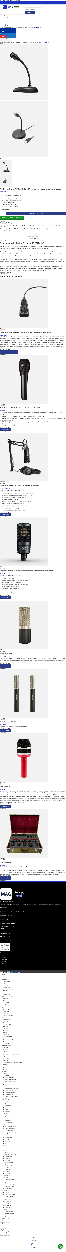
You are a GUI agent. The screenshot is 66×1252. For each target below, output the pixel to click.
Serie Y (7, 1145)
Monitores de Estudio (10, 1092)
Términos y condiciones (6, 933)
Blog (3, 963)
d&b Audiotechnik (7, 1137)
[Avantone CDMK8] (24, 833)
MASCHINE (8, 1205)
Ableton (5, 1083)
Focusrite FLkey (9, 1211)
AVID (4, 1124)
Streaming (7, 1111)
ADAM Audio (6, 987)
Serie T (7, 1147)
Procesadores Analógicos (11, 1096)
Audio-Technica (8, 231)
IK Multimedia (6, 1200)
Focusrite (5, 1004)
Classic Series (8, 1198)
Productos (6, 14)
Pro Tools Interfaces (10, 1128)
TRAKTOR (8, 1207)
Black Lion (6, 1002)
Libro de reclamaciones (6, 940)
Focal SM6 (7, 1169)
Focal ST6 (7, 1171)
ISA (6, 1183)
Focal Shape (8, 1168)
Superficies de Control (10, 1126)
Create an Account (5, 1235)
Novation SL (8, 1217)
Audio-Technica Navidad (27, 229)
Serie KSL (7, 1141)
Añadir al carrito (36, 213)
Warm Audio (6, 1011)
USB (4, 227)
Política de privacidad (5, 937)
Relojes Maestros (9, 1094)
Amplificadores (9, 1122)
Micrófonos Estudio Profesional (21, 225)
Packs (6, 1107)
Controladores (7, 1019)
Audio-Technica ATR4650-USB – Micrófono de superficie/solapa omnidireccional (25, 332)
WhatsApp (16, 6)
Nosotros (4, 957)
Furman (5, 1190)
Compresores (8, 1156)
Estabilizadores (7, 1043)
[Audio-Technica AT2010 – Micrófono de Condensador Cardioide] (24, 379)
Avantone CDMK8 (5, 862)
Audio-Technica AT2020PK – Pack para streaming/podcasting (19, 485)
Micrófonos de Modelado (11, 1088)
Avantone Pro (6, 994)
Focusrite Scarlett (9, 1184)
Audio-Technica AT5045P (8, 722)
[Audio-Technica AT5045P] (24, 693)
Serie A (7, 1149)
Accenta (5, 1073)
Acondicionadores (8, 1036)
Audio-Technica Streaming (41, 229)
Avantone (5, 985)
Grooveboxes (6, 1023)
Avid (4, 1000)
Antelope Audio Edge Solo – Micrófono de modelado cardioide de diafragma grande (26, 570)
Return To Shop (4, 1228)
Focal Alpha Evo (9, 1166)
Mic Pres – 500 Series (10, 1154)
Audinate (5, 1113)
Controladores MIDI (8, 1040)
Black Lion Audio (7, 1151)
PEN (4, 36)
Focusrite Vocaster (10, 1179)
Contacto (4, 961)
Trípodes (5, 1041)
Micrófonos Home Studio (36, 225)
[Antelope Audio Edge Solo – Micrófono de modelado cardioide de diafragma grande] (24, 541)
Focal (4, 983)
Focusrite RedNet (9, 1186)
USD (4, 32)
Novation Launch (9, 1213)
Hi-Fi (6, 1098)
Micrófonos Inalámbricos (11, 1103)
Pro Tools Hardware (10, 1130)
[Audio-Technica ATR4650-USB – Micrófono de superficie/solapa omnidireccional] (24, 303)
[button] (33, 218)
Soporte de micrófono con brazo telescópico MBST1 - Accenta (16, 27)
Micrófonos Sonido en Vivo (51, 225)
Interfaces (5, 1028)
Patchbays (7, 1160)
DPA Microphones (8, 1015)
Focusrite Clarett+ (9, 1181)
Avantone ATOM (5, 786)
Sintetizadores (7, 1038)
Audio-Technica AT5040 (7, 653)
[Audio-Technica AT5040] (24, 625)
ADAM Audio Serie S (10, 1081)
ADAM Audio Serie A (10, 1079)
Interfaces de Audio (10, 1086)
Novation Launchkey (10, 1215)
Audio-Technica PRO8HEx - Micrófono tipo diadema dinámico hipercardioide (20, 42)
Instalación (7, 1109)
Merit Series (8, 1192)
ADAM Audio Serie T (10, 1077)
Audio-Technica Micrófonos (13, 229)
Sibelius (7, 1135)
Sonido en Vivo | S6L (10, 1132)
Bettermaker (6, 1175)
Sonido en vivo (14, 14)
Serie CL (7, 1143)
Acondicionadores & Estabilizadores (12, 1062)
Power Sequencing (10, 1194)
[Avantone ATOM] (24, 757)
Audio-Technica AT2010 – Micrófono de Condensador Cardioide (20, 408)
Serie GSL (7, 1139)
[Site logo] (7, 6)
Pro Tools (7, 1134)
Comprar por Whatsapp (12, 218)
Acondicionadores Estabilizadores (12, 1055)
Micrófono (5, 1053)
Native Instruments (8, 1006)
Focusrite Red (8, 1188)
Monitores (5, 1030)
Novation (5, 1209)
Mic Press (7, 1152)
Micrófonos (10, 225)
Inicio (1, 14)
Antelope (5, 998)
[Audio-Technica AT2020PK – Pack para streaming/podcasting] (24, 456)
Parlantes (5, 1064)
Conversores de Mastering (12, 1090)
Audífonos (5, 1021)
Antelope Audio (7, 1085)
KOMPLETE (8, 1203)
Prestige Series (9, 1196)
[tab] (34, 235)
